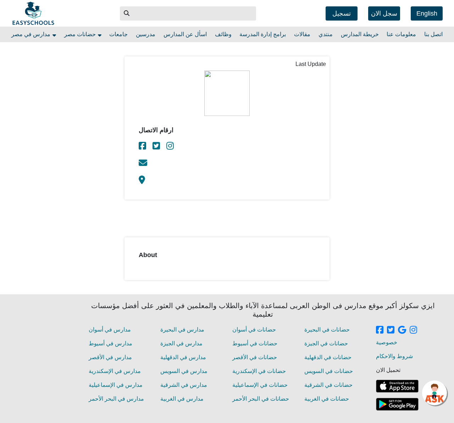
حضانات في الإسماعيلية (260, 385)
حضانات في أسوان (254, 330)
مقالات (302, 34)
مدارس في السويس (183, 371)
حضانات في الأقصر (254, 357)
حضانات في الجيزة (326, 343)
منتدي (326, 34)
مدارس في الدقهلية (183, 357)
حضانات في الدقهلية (327, 357)
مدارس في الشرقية (183, 385)
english (426, 13)
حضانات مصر (80, 34)
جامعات (118, 34)
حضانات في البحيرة (327, 330)
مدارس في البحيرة (182, 330)
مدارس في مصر (31, 34)
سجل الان (384, 13)
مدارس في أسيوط (110, 343)
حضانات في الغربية (326, 399)
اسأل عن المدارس (185, 34)
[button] (127, 13)
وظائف (223, 34)
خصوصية (386, 342)
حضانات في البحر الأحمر (260, 399)
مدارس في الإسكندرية (115, 371)
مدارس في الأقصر (110, 357)
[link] (143, 147)
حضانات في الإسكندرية (259, 371)
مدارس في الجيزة (181, 343)
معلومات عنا (401, 34)
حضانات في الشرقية (328, 385)
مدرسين (145, 34)
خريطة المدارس (360, 34)
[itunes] (397, 386)
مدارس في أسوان (110, 330)
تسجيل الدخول (341, 15)
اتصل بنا (433, 34)
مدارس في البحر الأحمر (116, 399)
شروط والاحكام (394, 356)
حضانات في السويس (328, 371)
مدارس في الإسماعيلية (116, 385)
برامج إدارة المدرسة (262, 34)
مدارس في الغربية (182, 399)
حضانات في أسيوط (254, 343)
